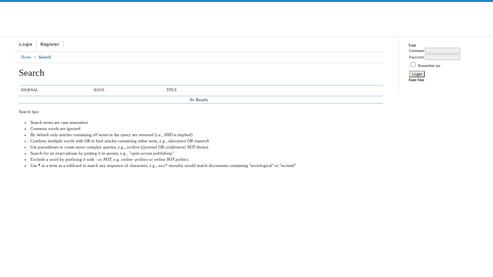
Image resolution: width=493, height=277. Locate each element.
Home (26, 57)
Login (25, 44)
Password (416, 57)
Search (45, 57)
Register (49, 44)
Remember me (429, 65)
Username (416, 50)
